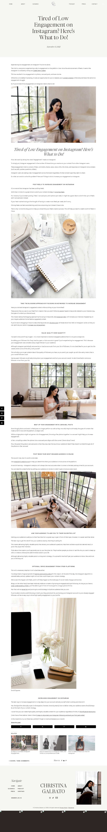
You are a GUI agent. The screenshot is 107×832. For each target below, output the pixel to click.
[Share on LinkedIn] (86, 726)
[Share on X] (43, 726)
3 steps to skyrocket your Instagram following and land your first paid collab (60, 715)
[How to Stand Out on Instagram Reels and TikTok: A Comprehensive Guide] (53, 743)
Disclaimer (71, 807)
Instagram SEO (61, 317)
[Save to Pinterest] (64, 726)
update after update (39, 70)
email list (25, 589)
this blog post (54, 323)
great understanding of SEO (20, 585)
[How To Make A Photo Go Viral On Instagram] (81, 743)
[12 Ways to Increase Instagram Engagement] (24, 743)
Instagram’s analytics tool (22, 461)
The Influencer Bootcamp (87, 711)
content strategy (68, 78)
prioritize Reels (59, 192)
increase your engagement (36, 325)
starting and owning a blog (43, 574)
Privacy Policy (64, 807)
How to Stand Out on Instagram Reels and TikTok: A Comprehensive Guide (53, 752)
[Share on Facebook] (21, 726)
